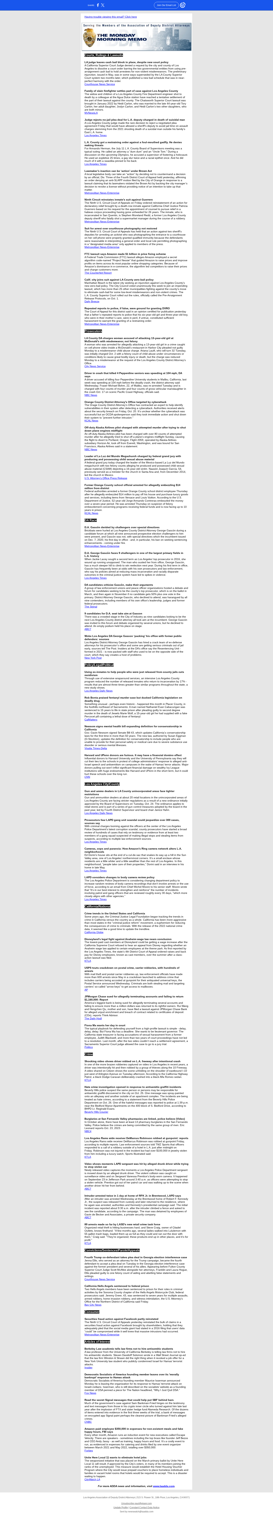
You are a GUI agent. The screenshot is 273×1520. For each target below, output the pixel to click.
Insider (88, 1367)
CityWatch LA (92, 1479)
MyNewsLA (91, 112)
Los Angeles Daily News (98, 690)
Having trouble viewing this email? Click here (110, 16)
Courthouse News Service (99, 84)
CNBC (88, 1421)
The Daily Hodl (93, 1018)
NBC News (90, 395)
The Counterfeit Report (98, 272)
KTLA (87, 960)
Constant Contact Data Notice (145, 1507)
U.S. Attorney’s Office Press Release (105, 478)
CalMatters (90, 719)
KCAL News (91, 420)
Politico (88, 1047)
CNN (87, 776)
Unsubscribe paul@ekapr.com (136, 1503)
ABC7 (87, 629)
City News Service (95, 366)
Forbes (88, 1450)
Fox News (90, 1393)
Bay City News (92, 1304)
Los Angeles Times (95, 135)
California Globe (93, 932)
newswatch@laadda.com (140, 1511)
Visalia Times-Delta (95, 748)
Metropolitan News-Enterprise (101, 192)
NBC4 (87, 1131)
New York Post (93, 657)
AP (86, 989)
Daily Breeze (91, 301)
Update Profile (120, 1507)
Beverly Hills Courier (96, 1111)
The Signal (90, 606)
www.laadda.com (163, 1486)
